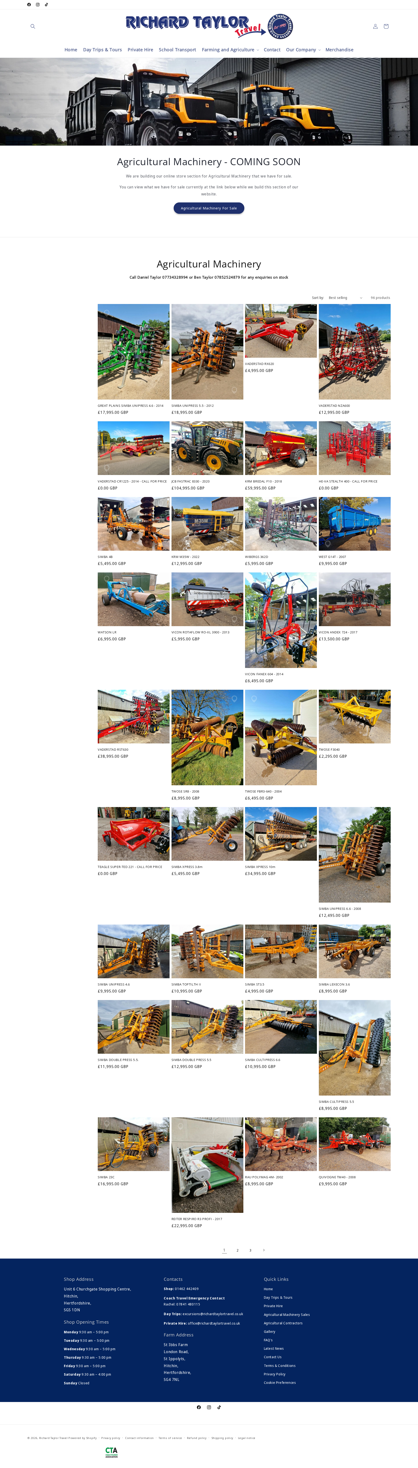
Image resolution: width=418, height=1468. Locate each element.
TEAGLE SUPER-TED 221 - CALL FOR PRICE (130, 867)
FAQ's (268, 1340)
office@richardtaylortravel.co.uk (213, 1323)
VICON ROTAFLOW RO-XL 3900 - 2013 (201, 632)
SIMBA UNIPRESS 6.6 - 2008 (340, 909)
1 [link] (224, 1250)
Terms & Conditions (280, 1365)
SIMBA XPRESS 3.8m (187, 867)
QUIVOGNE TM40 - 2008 (337, 1177)
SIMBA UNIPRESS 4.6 (114, 984)
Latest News (274, 1348)
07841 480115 (188, 1304)
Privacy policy (110, 1438)
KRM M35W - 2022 (186, 557)
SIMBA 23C (106, 1177)
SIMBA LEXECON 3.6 (334, 984)
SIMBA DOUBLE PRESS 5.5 (191, 1060)
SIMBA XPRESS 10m (260, 867)
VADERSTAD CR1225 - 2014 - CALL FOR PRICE (132, 481)
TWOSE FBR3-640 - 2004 (263, 792)
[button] (33, 26)
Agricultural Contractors (283, 1323)
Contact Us (273, 1357)
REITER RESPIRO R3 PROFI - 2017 (197, 1219)
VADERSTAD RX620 (259, 364)
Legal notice (246, 1438)
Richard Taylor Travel (53, 1438)
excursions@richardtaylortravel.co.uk (212, 1314)
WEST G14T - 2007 (332, 557)
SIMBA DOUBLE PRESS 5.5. (118, 1060)
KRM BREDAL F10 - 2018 (263, 481)
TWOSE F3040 (329, 750)
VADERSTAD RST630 (113, 750)
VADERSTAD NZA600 (334, 406)
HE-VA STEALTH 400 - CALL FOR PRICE (348, 481)
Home (268, 1289)
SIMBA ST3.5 (254, 984)
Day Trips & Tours (278, 1297)
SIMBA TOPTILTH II (186, 984)
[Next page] (263, 1250)
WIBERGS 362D (256, 557)
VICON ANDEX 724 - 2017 (338, 632)
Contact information (139, 1438)
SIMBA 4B (105, 557)
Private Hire (273, 1306)
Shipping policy (222, 1438)
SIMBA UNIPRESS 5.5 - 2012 (193, 406)
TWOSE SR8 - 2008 (186, 792)
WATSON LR (107, 632)
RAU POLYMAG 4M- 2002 (264, 1177)
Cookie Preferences (280, 1382)
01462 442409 (187, 1288)
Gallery (270, 1331)
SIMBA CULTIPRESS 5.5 (336, 1102)
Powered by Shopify (82, 1438)
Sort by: (318, 297)
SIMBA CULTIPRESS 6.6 (262, 1060)
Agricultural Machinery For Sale (209, 208)
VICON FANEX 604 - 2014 (264, 674)
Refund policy (197, 1438)
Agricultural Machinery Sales (287, 1314)
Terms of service (170, 1438)
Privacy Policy (275, 1374)
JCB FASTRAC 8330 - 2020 (191, 481)
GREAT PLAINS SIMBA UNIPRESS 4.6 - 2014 (131, 406)
